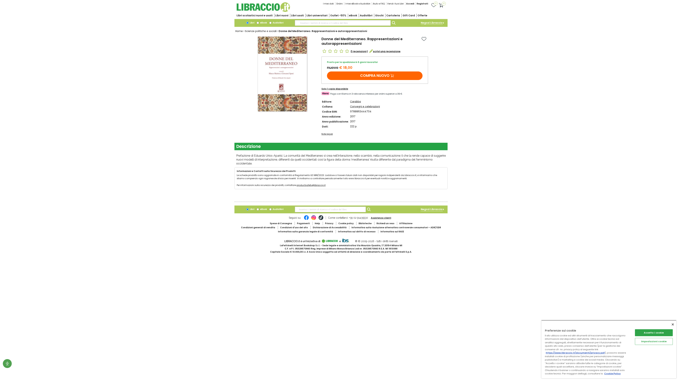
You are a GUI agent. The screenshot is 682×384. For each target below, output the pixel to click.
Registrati (422, 3)
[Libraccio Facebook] (306, 219)
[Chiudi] (673, 324)
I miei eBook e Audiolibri (357, 3)
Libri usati (297, 15)
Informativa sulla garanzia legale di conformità (305, 231)
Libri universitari (317, 15)
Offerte (422, 15)
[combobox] (343, 23)
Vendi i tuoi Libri (395, 3)
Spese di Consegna (281, 223)
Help (317, 223)
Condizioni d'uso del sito (294, 227)
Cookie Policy (612, 373)
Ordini (339, 3)
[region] (608, 349)
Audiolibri (366, 15)
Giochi (379, 15)
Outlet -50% (338, 15)
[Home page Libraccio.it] (263, 11)
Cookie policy (346, 223)
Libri (251, 22)
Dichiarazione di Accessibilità (330, 227)
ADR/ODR (396, 227)
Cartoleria (393, 15)
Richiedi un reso (385, 223)
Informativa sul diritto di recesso (356, 231)
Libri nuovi (281, 15)
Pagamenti (303, 223)
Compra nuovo (374, 75)
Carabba (355, 101)
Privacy (329, 223)
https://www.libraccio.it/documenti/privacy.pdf (575, 352)
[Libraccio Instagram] (313, 219)
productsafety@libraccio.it (311, 185)
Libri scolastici (255, 15)
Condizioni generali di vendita (258, 227)
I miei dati (328, 3)
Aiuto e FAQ (379, 3)
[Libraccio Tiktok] (320, 219)
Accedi (410, 3)
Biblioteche (365, 223)
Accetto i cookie (654, 332)
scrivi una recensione (386, 51)
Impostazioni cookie (654, 341)
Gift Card (409, 15)
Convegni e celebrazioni (365, 106)
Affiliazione (405, 223)
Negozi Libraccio (432, 23)
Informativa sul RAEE (392, 231)
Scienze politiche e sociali (261, 31)
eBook (353, 15)
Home (239, 31)
